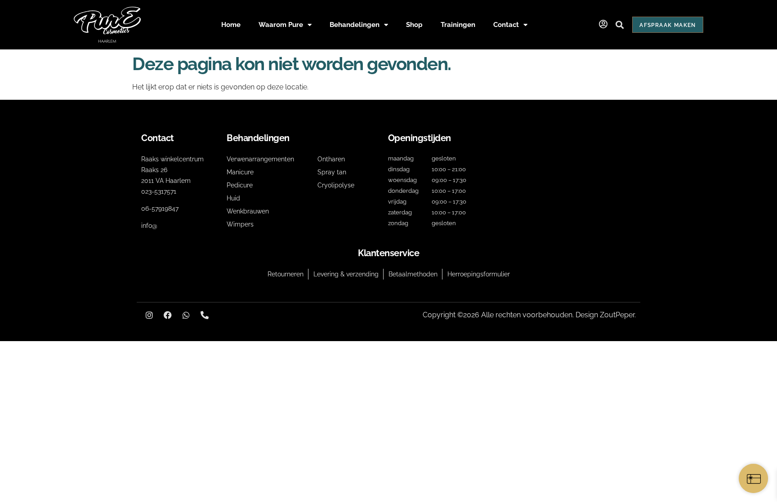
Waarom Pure (281, 25)
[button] (619, 25)
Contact (506, 25)
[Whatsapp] (186, 315)
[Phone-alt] (204, 315)
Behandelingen (355, 25)
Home (231, 25)
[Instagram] (149, 315)
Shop (414, 25)
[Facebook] (168, 315)
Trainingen (458, 25)
